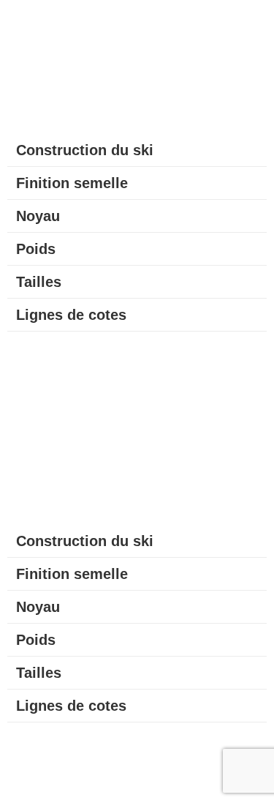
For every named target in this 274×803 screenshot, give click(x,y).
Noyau (38, 216)
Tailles (38, 282)
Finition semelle (72, 183)
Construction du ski (84, 150)
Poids (36, 249)
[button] (137, 150)
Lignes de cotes (71, 315)
